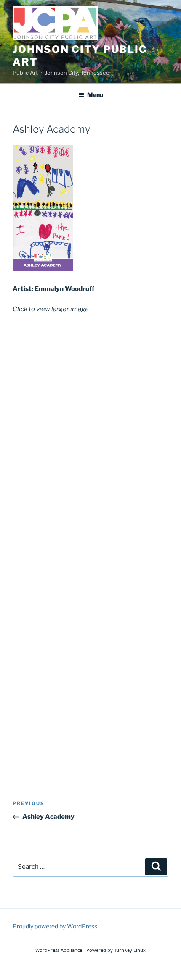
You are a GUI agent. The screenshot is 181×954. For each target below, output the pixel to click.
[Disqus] (90, 429)
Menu (95, 94)
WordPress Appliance (58, 950)
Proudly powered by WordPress (55, 926)
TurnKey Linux (130, 950)
